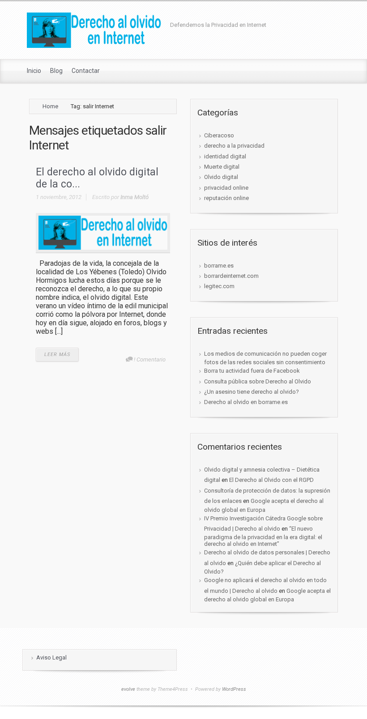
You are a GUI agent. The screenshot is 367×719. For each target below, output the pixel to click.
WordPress (234, 689)
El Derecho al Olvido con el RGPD (271, 479)
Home (50, 106)
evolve (128, 689)
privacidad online (226, 187)
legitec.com (219, 286)
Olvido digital (221, 177)
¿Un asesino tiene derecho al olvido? (251, 391)
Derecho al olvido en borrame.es (246, 402)
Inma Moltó (134, 197)
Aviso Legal (51, 657)
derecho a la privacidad (234, 145)
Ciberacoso (219, 135)
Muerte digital (221, 166)
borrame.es (219, 265)
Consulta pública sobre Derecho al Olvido (257, 381)
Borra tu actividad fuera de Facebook (252, 370)
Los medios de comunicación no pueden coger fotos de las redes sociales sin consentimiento (265, 358)
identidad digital (225, 156)
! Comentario (150, 359)
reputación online (226, 198)
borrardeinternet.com (231, 275)
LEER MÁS (57, 354)
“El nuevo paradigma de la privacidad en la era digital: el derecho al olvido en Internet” (263, 536)
